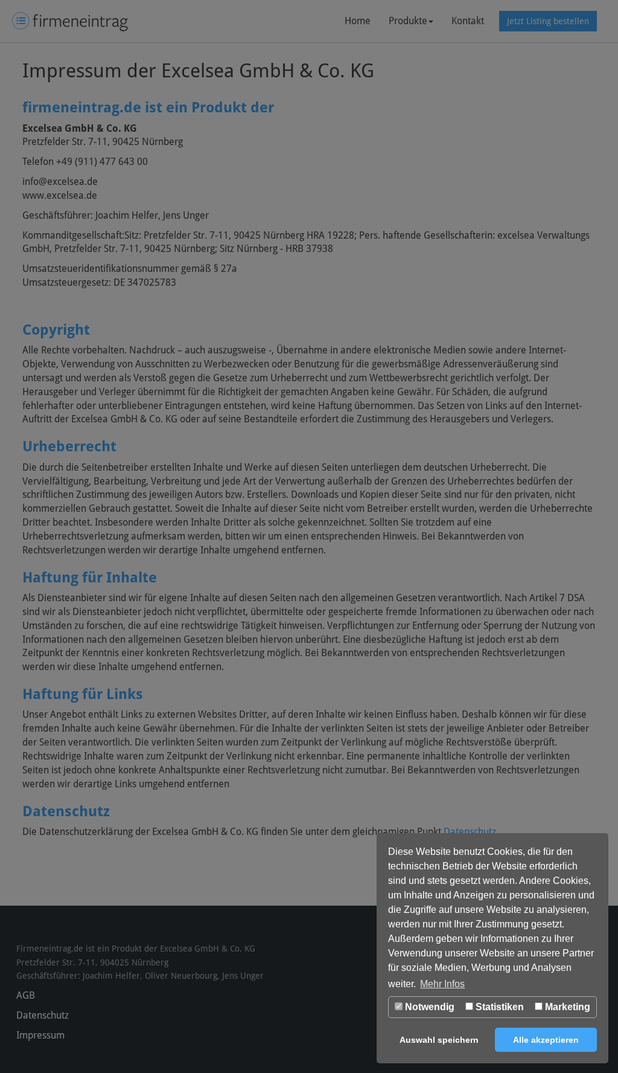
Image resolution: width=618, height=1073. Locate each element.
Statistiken (498, 1007)
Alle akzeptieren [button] (546, 1040)
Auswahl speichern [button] (439, 1040)
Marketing (566, 1007)
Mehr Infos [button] (442, 984)
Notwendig (428, 1007)
